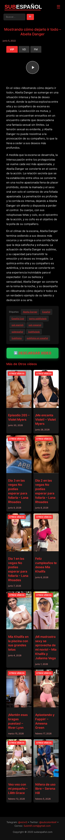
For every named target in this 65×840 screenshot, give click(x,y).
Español (46, 311)
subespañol (17, 331)
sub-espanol (35, 325)
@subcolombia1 (48, 822)
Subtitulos (17, 338)
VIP (12, 49)
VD (24, 49)
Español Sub (18, 318)
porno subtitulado (38, 318)
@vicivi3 (22, 822)
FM (36, 49)
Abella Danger (30, 311)
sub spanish (17, 325)
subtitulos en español (37, 338)
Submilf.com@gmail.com (37, 825)
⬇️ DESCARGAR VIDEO (32, 353)
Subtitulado (34, 331)
